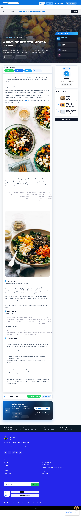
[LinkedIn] (20, 452)
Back (75, 11)
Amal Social (45, 508)
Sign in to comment (43, 408)
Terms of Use (7, 476)
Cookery (21, 37)
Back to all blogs (67, 119)
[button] (9, 3)
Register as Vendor (44, 503)
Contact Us (6, 470)
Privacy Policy (7, 473)
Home (4, 11)
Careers (6, 465)
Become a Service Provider (19, 503)
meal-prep (27, 100)
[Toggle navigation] (2, 6)
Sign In (42, 3)
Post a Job (6, 468)
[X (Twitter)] (13, 452)
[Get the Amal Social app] (7, 494)
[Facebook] (5, 452)
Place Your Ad (72, 3)
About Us (6, 463)
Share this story (43, 412)
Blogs (12, 11)
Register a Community (33, 503)
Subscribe (34, 484)
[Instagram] (9, 452)
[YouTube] (16, 452)
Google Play (27, 492)
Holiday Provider (55, 503)
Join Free (49, 3)
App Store (27, 495)
